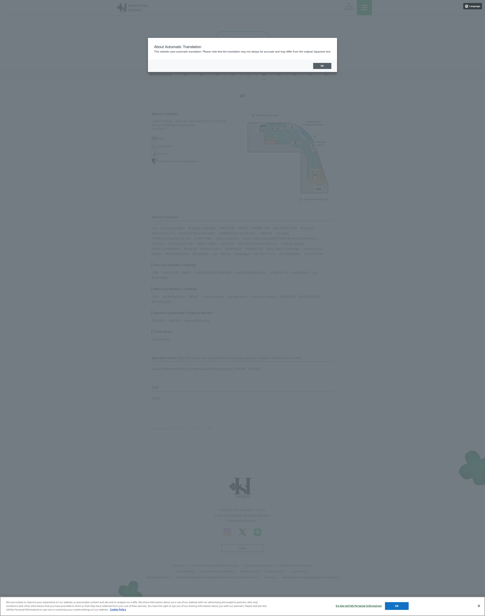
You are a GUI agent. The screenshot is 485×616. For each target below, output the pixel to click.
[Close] (479, 606)
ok (322, 66)
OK (397, 606)
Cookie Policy (118, 609)
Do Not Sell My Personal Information (359, 606)
